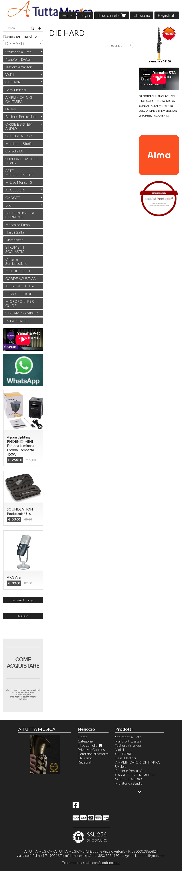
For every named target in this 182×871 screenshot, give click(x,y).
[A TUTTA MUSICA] (91, 9)
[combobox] (118, 45)
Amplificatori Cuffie (19, 286)
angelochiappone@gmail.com (143, 855)
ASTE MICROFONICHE (19, 172)
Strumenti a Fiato (18, 52)
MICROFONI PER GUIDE (19, 303)
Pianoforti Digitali (18, 59)
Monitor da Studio (19, 143)
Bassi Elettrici (15, 90)
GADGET (12, 197)
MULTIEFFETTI (17, 271)
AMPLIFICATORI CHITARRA (18, 99)
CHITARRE (13, 82)
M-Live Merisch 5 (18, 182)
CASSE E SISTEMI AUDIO (19, 126)
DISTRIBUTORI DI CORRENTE (19, 214)
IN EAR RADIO (17, 321)
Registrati (167, 15)
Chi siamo (141, 15)
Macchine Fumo (17, 224)
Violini (9, 74)
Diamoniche (14, 240)
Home (67, 15)
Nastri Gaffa (14, 232)
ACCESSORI (15, 190)
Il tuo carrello (109, 15)
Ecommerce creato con (91, 862)
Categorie (85, 741)
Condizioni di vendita (93, 754)
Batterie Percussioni (20, 116)
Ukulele (11, 109)
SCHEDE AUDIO (18, 136)
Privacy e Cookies (91, 749)
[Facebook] (76, 806)
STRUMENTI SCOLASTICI (15, 249)
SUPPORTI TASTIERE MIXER (22, 161)
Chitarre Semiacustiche (16, 261)
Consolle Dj (14, 151)
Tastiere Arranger (18, 67)
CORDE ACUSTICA (20, 278)
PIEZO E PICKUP (18, 294)
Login (85, 15)
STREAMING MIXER (21, 313)
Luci (8, 205)
